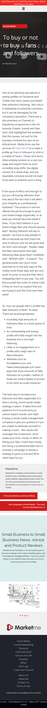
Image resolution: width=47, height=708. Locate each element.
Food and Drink (24, 651)
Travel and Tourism (23, 669)
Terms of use (23, 686)
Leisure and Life (23, 655)
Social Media (9, 26)
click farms (22, 148)
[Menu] (23, 8)
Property (23, 659)
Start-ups (23, 666)
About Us (23, 675)
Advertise (23, 678)
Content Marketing (23, 644)
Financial (23, 648)
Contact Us (23, 682)
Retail (23, 662)
